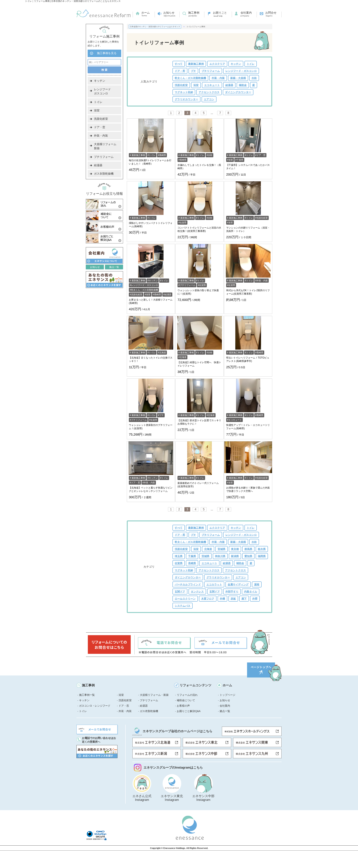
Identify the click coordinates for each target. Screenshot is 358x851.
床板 (233, 598)
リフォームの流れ (187, 694)
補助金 (243, 85)
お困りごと (220, 12)
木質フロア (207, 598)
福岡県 (262, 556)
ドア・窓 (180, 70)
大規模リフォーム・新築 (154, 694)
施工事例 (193, 12)
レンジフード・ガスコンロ (241, 70)
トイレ (251, 63)
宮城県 (221, 548)
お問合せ (271, 12)
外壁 (254, 598)
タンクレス (197, 591)
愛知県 (248, 556)
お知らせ (169, 12)
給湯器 (229, 85)
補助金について (186, 700)
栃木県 (262, 548)
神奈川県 (220, 556)
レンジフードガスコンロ (102, 91)
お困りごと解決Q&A (188, 711)
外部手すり (231, 591)
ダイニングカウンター (238, 92)
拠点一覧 (114, 267)
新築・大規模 (238, 77)
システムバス (182, 605)
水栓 (254, 77)
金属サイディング (238, 584)
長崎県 (162, 155)
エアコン (209, 99)
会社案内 (246, 12)
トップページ (227, 694)
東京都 (235, 548)
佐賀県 (183, 222)
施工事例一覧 (87, 694)
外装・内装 (218, 77)
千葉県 (240, 160)
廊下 (244, 598)
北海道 (162, 352)
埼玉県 (179, 556)
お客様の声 (183, 705)
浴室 (196, 85)
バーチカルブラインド (188, 584)
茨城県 (205, 556)
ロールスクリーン (185, 598)
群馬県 (248, 548)
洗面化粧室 (181, 85)
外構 (222, 598)
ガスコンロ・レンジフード (94, 705)
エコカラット (214, 584)
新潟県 (235, 556)
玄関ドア (180, 591)
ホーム (145, 12)
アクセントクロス (209, 92)
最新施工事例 (196, 63)
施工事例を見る (107, 53)
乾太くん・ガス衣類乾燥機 (190, 77)
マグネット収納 (184, 92)
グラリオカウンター (186, 99)
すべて (179, 63)
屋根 (256, 584)
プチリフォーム (211, 70)
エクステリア (217, 63)
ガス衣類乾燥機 (104, 173)
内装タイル (250, 591)
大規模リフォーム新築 (105, 146)
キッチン (236, 63)
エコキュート (212, 85)
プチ (193, 70)
